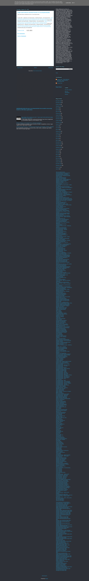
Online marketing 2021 (60, 389)
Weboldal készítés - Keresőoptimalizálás (63, 273)
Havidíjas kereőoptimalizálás (61, 402)
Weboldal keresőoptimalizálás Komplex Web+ (64, 538)
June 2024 (57, 127)
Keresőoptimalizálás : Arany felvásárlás (63, 376)
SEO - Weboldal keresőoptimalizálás (62, 282)
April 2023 (57, 140)
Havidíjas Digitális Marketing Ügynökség (63, 266)
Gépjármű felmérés (59, 451)
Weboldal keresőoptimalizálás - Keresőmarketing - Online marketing (62, 210)
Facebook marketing (59, 358)
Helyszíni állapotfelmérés (60, 452)
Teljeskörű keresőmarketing (61, 412)
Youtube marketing (59, 360)
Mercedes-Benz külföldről (60, 439)
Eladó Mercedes (59, 418)
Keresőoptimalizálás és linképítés (62, 463)
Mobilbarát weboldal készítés (61, 272)
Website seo (58, 278)
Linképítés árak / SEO (60, 314)
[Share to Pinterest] (31, 30)
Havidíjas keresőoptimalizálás (61, 298)
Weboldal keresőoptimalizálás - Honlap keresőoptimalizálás (63, 237)
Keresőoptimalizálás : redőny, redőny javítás (64, 497)
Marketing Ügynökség (60, 405)
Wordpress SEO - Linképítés (61, 346)
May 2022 (57, 154)
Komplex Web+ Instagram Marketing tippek (63, 361)
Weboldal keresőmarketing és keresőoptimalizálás (61, 232)
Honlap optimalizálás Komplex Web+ (62, 543)
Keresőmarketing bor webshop (61, 488)
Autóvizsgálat (58, 453)
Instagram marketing (59, 359)
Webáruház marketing (60, 315)
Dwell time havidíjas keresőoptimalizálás (63, 398)
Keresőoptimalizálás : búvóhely (61, 372)
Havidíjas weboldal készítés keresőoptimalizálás (61, 207)
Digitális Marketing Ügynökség (61, 396)
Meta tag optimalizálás (67, 92)
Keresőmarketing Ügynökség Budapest (63, 186)
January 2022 (58, 161)
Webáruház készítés (59, 182)
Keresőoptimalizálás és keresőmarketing (63, 284)
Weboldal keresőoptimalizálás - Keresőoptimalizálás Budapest (61, 228)
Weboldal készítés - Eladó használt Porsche (64, 194)
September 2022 (59, 147)
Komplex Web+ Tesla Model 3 (61, 191)
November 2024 (58, 118)
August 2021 (58, 167)
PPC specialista (59, 379)
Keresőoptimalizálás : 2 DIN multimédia (63, 381)
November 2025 (58, 102)
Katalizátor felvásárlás (60, 444)
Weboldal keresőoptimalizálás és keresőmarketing (62, 235)
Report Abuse (59, 87)
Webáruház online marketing (61, 336)
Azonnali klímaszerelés (60, 295)
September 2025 (59, 106)
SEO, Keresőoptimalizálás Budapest (62, 464)
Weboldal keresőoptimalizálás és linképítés (63, 253)
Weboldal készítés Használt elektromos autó (64, 198)
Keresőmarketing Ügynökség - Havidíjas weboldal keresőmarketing (63, 241)
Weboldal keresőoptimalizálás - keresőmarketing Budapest (61, 294)
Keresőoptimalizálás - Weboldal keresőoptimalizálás (61, 230)
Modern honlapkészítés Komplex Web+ (63, 559)
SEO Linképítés (59, 311)
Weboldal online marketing (60, 388)
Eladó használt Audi (59, 431)
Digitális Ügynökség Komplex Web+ (62, 507)
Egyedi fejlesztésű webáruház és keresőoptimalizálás (62, 258)
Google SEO (58, 317)
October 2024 (58, 120)
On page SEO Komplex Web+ (61, 569)
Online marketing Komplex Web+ (62, 504)
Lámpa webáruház (59, 442)
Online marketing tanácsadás (61, 308)
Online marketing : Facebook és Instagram (63, 391)
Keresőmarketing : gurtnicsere (61, 476)
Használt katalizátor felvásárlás (61, 446)
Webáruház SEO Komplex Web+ (62, 554)
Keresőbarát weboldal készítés (61, 563)
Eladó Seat (58, 433)
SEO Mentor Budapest (60, 349)
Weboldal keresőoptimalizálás (61, 330)
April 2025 (57, 109)
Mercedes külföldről (59, 421)
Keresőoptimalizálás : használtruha (62, 375)
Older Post (50, 67)
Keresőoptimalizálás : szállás (61, 371)
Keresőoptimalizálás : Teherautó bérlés (63, 364)
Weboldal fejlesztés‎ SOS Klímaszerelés (63, 296)
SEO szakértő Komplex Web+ (61, 545)
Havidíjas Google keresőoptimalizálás (62, 238)
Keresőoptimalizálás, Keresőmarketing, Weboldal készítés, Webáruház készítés (63, 175)
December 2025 (58, 100)
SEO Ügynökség (59, 416)
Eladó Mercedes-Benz (60, 436)
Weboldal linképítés (59, 462)
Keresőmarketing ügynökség (61, 265)
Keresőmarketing (59, 285)
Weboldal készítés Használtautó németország (64, 199)
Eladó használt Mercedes (60, 420)
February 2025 (58, 113)
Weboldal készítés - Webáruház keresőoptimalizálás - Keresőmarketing (63, 193)
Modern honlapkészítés (60, 560)
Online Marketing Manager (60, 318)
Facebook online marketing (60, 385)
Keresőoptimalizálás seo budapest (62, 173)
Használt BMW (58, 441)
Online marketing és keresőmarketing (62, 208)
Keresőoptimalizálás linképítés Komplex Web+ (64, 531)
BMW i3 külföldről (59, 392)
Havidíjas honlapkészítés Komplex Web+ (63, 513)
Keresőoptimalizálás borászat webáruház (63, 486)
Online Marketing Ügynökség (61, 221)
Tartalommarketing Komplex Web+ (62, 561)
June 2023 (57, 136)
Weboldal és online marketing (61, 335)
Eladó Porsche (58, 422)
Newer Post (19, 67)
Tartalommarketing (59, 271)
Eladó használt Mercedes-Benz (61, 438)
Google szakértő (59, 319)
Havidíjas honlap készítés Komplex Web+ (63, 512)
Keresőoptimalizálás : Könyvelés (62, 365)
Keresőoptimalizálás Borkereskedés (62, 481)
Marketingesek (44, 575)
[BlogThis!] (28, 30)
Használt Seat (58, 434)
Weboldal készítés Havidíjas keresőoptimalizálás (61, 196)
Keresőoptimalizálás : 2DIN (61, 380)
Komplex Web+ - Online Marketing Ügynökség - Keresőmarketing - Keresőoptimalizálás (63, 80)
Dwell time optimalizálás (60, 399)
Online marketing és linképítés (61, 533)
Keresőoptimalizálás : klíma (61, 378)
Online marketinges (59, 534)
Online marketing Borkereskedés (61, 482)
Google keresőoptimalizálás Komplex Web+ (63, 541)
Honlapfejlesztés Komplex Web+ (61, 567)
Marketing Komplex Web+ (60, 540)
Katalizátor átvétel (59, 445)
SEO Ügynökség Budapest (60, 190)
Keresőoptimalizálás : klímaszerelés (62, 377)
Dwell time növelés (59, 400)
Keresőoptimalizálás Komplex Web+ (62, 527)
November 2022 (58, 143)
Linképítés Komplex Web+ (60, 532)
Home (35, 67)
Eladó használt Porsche (60, 424)
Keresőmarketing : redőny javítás (62, 475)
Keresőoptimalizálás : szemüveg (61, 387)
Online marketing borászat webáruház (62, 487)
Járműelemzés (58, 454)
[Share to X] (29, 30)
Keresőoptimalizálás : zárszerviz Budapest (63, 383)
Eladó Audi (58, 429)
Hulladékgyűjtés (59, 448)
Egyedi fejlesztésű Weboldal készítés (62, 267)
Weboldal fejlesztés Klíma (60, 297)
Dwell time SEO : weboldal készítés (62, 244)
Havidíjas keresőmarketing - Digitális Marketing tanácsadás (62, 306)
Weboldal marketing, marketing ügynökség (63, 340)
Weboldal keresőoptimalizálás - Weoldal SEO (64, 287)
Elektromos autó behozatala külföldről (62, 363)
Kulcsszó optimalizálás (60, 323)
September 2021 (59, 165)
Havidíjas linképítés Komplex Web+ (62, 516)
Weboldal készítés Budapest (61, 178)
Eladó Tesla (58, 425)
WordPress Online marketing (61, 350)
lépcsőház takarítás (68, 89)
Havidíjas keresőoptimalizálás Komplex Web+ (64, 303)
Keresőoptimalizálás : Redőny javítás (62, 474)
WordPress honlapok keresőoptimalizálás (63, 342)
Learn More (68, 2)
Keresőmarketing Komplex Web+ (62, 505)
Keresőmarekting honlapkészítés (62, 356)
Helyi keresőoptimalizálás (60, 172)
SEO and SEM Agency (60, 499)
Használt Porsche (59, 423)
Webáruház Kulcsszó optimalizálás (62, 324)
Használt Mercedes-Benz (60, 437)
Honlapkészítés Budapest (60, 239)
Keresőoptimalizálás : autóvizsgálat (62, 455)
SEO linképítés (58, 407)
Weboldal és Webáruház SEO (61, 181)
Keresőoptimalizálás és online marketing (63, 530)
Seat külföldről (58, 435)
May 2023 (57, 138)
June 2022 (57, 152)
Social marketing (59, 468)
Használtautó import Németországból (62, 394)
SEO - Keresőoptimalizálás (61, 338)
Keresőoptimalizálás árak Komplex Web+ (63, 568)
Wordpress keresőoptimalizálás (61, 343)
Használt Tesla (58, 426)
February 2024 (58, 131)
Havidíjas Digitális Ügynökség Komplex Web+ (64, 510)
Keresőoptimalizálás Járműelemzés (62, 450)
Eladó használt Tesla (59, 427)
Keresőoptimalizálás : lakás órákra (62, 373)
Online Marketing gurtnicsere (61, 478)
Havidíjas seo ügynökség (60, 415)
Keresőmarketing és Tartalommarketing (63, 255)
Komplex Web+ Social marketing (62, 362)
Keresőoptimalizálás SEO (60, 218)
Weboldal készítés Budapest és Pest (62, 197)
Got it (73, 2)
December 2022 (58, 142)
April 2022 (57, 156)
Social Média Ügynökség (60, 413)
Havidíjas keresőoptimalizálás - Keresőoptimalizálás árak (61, 202)
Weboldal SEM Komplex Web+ (61, 558)
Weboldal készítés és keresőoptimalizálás (63, 243)
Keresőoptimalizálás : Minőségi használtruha (64, 374)
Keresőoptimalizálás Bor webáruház (62, 484)
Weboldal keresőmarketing (60, 328)
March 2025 (58, 111)
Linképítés (58, 337)
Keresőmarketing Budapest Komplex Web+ (63, 189)
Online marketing (59, 176)
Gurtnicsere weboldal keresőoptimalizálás (63, 479)
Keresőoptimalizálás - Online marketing (63, 354)
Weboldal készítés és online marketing (63, 215)
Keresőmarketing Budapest (61, 288)
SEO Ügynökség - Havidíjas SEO (62, 203)
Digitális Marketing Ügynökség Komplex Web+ (64, 506)
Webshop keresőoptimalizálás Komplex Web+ (64, 566)
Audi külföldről (58, 432)
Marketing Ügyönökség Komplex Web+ (63, 256)
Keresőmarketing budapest (60, 279)
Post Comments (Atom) (37, 70)
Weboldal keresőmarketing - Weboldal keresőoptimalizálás (62, 292)
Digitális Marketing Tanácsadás (61, 397)
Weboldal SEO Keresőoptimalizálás (62, 180)
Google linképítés (59, 312)
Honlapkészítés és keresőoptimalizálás (63, 254)
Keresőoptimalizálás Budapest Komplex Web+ (64, 526)
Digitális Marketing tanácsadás (61, 307)
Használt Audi (58, 430)
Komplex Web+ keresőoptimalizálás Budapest (64, 192)
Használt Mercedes (59, 419)
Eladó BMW (58, 440)
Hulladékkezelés (59, 447)
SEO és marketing (59, 466)
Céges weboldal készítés (60, 325)
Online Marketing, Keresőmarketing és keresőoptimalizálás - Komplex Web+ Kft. (63, 503)
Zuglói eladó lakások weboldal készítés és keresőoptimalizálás (36, 23)
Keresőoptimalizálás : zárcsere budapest (63, 382)
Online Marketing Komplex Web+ (62, 260)
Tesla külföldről (58, 428)
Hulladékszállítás (59, 449)
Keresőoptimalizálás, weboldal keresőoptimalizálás (61, 251)
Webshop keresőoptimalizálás (61, 565)
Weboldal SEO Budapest (60, 460)
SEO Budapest (58, 188)
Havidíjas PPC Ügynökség (60, 252)
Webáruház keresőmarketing (61, 329)
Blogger (46, 578)
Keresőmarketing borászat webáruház (62, 485)
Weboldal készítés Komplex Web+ (62, 546)
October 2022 (58, 145)
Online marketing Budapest (61, 357)
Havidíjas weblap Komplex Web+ (62, 525)
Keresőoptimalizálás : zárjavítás (61, 384)
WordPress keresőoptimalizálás (61, 347)
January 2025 (58, 115)
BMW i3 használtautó (60, 393)
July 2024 (57, 125)
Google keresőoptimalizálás (61, 270)
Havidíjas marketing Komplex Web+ (62, 517)
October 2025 (58, 104)
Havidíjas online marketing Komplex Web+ (63, 520)
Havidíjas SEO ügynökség (60, 321)
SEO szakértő (58, 310)
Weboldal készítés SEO (60, 269)
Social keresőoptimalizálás (60, 472)
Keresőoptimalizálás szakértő (61, 313)
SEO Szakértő (58, 408)
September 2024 (59, 122)
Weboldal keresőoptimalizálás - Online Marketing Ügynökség (62, 214)
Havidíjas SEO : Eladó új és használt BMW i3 (64, 187)
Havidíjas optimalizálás (60, 403)
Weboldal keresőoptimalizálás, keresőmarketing (61, 224)
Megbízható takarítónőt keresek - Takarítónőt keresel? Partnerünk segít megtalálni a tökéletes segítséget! (35, 126)
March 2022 (58, 158)
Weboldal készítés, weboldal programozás (63, 179)
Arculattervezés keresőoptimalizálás (62, 219)
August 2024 (58, 124)
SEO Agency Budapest (60, 498)
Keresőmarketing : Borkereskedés (62, 480)
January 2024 (58, 133)
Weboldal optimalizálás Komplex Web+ (63, 544)
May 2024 (57, 129)
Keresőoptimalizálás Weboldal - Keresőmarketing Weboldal (61, 233)
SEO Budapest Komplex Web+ (61, 549)
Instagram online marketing (61, 386)
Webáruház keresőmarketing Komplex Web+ (64, 555)
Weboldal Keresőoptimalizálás (61, 264)
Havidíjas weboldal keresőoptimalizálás (63, 304)
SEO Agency (58, 491)
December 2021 (58, 163)
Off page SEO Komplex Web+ (61, 570)
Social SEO (58, 473)
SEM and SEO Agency (60, 500)
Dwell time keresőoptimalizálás (61, 245)
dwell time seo (58, 411)
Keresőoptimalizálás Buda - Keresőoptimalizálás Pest (61, 249)
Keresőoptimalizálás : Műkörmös (62, 395)
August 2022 (58, 149)
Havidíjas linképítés (59, 341)
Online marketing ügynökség (61, 177)
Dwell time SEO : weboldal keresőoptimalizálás (60, 247)
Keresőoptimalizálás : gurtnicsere (62, 494)
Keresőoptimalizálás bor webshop (62, 489)
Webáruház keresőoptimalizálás (61, 220)
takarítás (66, 94)
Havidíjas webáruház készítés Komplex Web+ (64, 524)
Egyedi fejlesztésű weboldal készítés (62, 259)
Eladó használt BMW (59, 443)
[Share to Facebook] (30, 30)
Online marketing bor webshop (61, 490)
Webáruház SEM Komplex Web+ (62, 557)
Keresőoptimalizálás (59, 276)
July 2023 (57, 134)
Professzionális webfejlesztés (61, 268)
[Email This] (27, 30)
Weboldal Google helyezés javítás (62, 274)
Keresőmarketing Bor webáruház (61, 483)
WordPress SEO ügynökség (61, 353)
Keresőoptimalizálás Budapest (61, 320)
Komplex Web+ (59, 83)
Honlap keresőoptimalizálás (61, 293)
